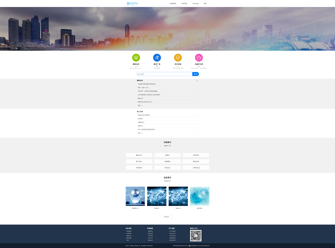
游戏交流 (150, 233)
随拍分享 (140, 98)
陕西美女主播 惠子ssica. (145, 102)
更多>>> (140, 105)
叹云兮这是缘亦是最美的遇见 (146, 129)
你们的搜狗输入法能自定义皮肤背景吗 (149, 95)
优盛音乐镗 (199, 64)
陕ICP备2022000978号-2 (181, 245)
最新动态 (136, 64)
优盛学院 (150, 231)
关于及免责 (173, 231)
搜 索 (195, 74)
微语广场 (157, 64)
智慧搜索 (173, 3)
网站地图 (128, 238)
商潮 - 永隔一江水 (143, 87)
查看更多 (167, 217)
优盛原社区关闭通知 (144, 115)
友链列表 (150, 240)
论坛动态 (195, 3)
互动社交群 (173, 235)
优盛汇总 (140, 126)
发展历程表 (173, 238)
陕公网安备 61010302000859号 (199, 245)
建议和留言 (173, 240)
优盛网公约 (141, 122)
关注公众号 (173, 233)
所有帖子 (140, 118)
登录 (205, 3)
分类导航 (184, 3)
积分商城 (178, 64)
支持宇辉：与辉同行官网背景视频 (147, 91)
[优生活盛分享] (132, 3)
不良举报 (150, 235)
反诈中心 (150, 238)
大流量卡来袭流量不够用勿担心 (147, 84)
